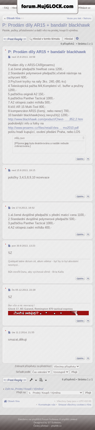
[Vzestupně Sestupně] (65, 371)
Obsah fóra (13, 18)
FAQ (6, 7)
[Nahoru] (88, 159)
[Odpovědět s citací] (80, 159)
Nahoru (87, 18)
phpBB (35, 419)
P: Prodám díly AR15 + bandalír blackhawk (46, 25)
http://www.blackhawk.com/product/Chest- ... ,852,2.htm (45, 119)
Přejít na (21, 392)
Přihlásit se (84, 7)
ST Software (54, 422)
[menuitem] (74, 404)
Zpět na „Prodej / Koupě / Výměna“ (24, 388)
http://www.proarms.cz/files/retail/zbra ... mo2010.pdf (43, 127)
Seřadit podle (23, 371)
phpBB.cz (56, 425)
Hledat (15, 7)
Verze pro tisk (74, 18)
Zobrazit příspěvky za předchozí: (34, 366)
